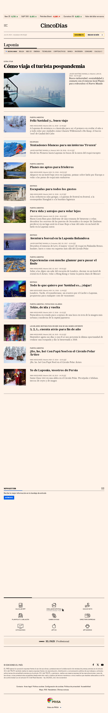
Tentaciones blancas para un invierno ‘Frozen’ (63, 145)
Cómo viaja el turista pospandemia (44, 66)
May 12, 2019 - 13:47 (57, 194)
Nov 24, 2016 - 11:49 (58, 291)
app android (87, 630)
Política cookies (38, 686)
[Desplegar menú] (6, 25)
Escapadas (34, 142)
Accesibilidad (86, 686)
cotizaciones (20, 630)
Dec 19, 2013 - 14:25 (57, 376)
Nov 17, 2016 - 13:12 (57, 312)
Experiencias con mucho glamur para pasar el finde (63, 262)
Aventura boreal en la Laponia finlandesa (59, 238)
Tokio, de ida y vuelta (45, 307)
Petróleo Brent (46, 17)
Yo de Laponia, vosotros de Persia (54, 370)
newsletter (10, 488)
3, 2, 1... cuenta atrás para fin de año (55, 329)
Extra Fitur (8, 61)
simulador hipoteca (54, 609)
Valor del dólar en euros (94, 17)
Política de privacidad (72, 686)
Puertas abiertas (37, 117)
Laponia (11, 45)
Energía (37, 51)
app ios (54, 630)
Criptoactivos (59, 51)
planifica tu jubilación (20, 619)
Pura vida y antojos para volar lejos (55, 211)
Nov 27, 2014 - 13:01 (57, 360)
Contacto (19, 686)
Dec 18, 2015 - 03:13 (57, 334)
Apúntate (9, 498)
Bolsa (21, 51)
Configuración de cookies (54, 686)
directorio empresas (87, 619)
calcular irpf (20, 609)
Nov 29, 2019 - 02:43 (66, 150)
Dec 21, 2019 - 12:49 (57, 126)
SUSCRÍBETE (79, 35)
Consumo (88, 51)
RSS (45, 690)
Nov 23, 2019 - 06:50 (58, 172)
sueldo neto (87, 609)
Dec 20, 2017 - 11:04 (67, 243)
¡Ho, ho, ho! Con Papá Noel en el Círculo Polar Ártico (62, 353)
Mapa (41, 690)
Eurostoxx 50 (69, 17)
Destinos (33, 186)
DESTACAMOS (12, 51)
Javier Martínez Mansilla (79, 74)
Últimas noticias (63, 690)
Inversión (79, 51)
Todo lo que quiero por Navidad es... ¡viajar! (61, 285)
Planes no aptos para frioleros (52, 167)
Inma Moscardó (36, 126)
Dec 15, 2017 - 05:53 (57, 269)
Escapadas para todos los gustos (53, 189)
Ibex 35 (7, 17)
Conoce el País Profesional (54, 641)
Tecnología (46, 51)
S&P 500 (25, 17)
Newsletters (52, 690)
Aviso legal (28, 686)
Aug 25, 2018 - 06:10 (58, 216)
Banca (70, 51)
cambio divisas (54, 619)
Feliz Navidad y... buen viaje (49, 120)
